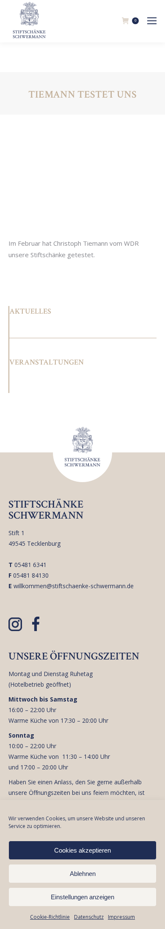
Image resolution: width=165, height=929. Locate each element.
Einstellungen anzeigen (82, 897)
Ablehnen (83, 873)
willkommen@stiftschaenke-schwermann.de (74, 586)
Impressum (121, 917)
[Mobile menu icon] (152, 20)
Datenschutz (89, 917)
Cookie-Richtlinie (50, 917)
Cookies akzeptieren (82, 850)
